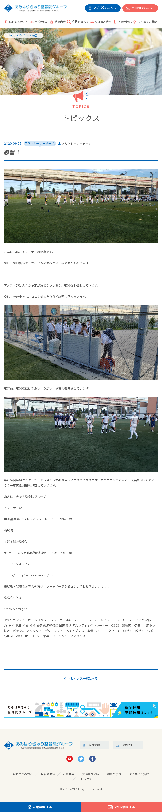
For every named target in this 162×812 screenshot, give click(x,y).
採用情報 (128, 745)
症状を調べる (80, 22)
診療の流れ (125, 22)
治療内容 (60, 22)
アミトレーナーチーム (40, 143)
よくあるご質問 (147, 22)
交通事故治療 (103, 22)
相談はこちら (143, 8)
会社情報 (94, 745)
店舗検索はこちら (105, 8)
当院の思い (42, 22)
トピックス (85, 779)
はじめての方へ (18, 22)
